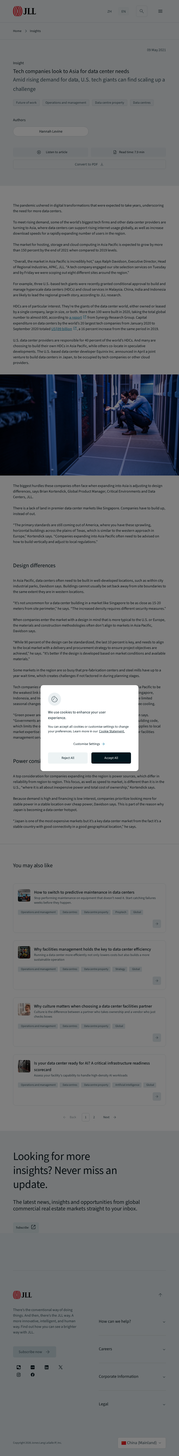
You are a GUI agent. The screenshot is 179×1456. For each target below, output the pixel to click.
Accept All (111, 758)
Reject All (68, 758)
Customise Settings (89, 744)
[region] (89, 728)
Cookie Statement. (112, 731)
